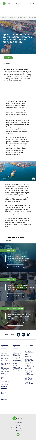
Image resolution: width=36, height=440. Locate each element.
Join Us (3, 393)
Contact (4, 387)
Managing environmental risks (29, 353)
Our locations (5, 361)
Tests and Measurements (29, 382)
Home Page (4, 18)
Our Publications (5, 378)
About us (4, 353)
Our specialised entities (5, 363)
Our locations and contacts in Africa (17, 362)
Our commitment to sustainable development (5, 369)
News (10, 18)
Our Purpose (5, 355)
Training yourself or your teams (28, 378)
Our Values (4, 384)
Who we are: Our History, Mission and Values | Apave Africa (17, 355)
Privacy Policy (18, 425)
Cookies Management (18, 428)
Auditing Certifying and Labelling (29, 367)
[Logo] (6, 5)
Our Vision (4, 358)
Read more (15, 266)
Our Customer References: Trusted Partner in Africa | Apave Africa (18, 368)
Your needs (29, 345)
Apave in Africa (4, 346)
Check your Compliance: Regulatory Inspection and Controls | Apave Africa (29, 360)
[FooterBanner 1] (18, 420)
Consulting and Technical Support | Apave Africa (29, 372)
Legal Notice (18, 422)
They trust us (5, 381)
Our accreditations (5, 374)
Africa (17, 3)
